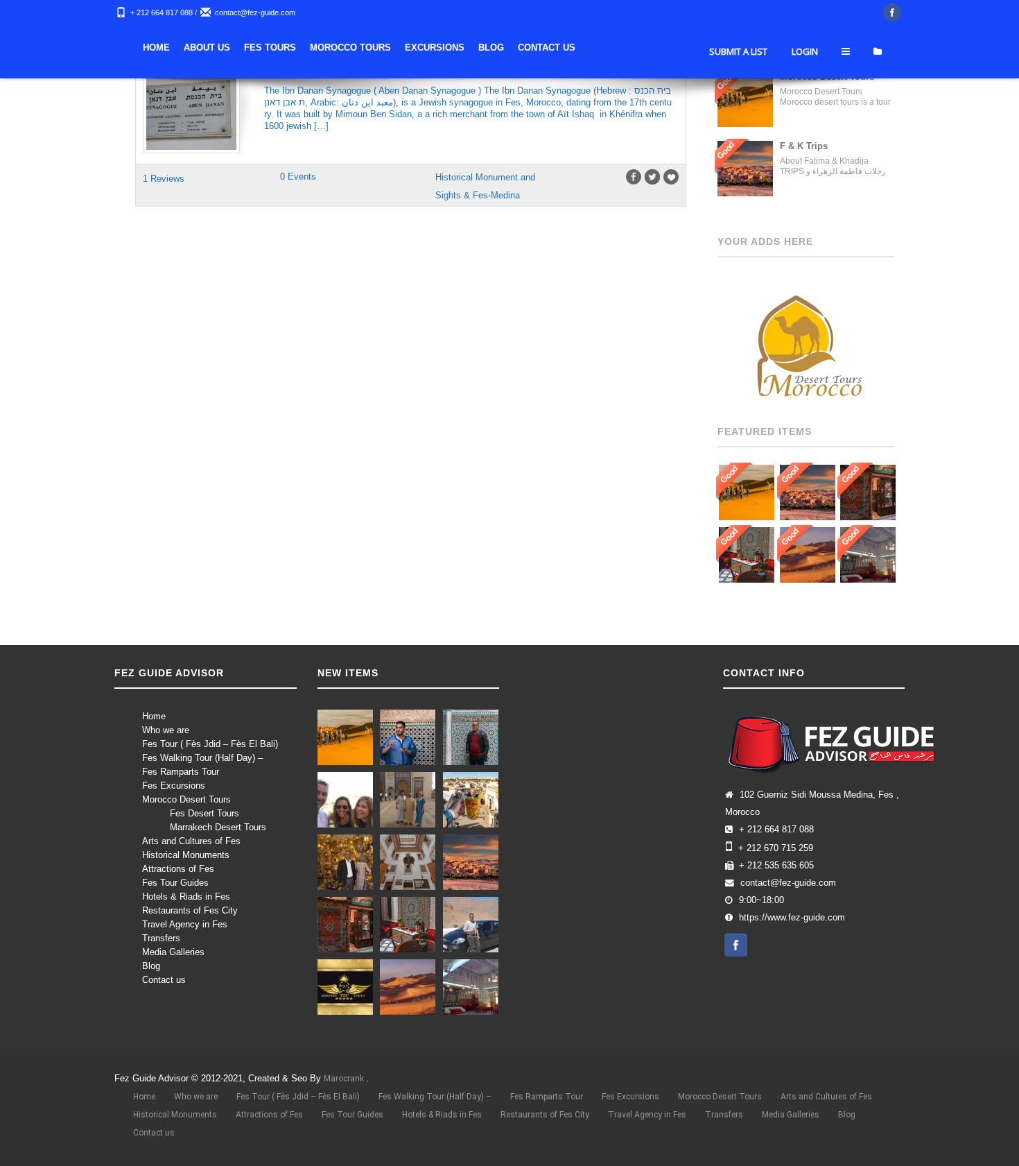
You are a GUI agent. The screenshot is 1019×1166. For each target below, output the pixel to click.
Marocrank (345, 1078)
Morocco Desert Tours (186, 799)
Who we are (165, 730)
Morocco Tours (543, 47)
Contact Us (740, 47)
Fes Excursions (173, 785)
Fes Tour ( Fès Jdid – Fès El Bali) (210, 744)
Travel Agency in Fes (184, 924)
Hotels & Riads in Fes (186, 896)
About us (400, 47)
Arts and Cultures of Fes (191, 841)
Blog (684, 47)
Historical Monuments (185, 855)
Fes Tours (463, 47)
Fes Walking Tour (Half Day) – (202, 758)
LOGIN (805, 93)
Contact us (164, 980)
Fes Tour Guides (175, 882)
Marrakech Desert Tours (218, 827)
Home (349, 47)
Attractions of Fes (178, 869)
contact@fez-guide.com (255, 12)
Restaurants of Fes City (190, 910)
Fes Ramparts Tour (180, 771)
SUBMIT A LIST (738, 93)
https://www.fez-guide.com (792, 918)
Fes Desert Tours (204, 813)
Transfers (161, 938)
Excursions (628, 47)
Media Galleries (173, 952)
